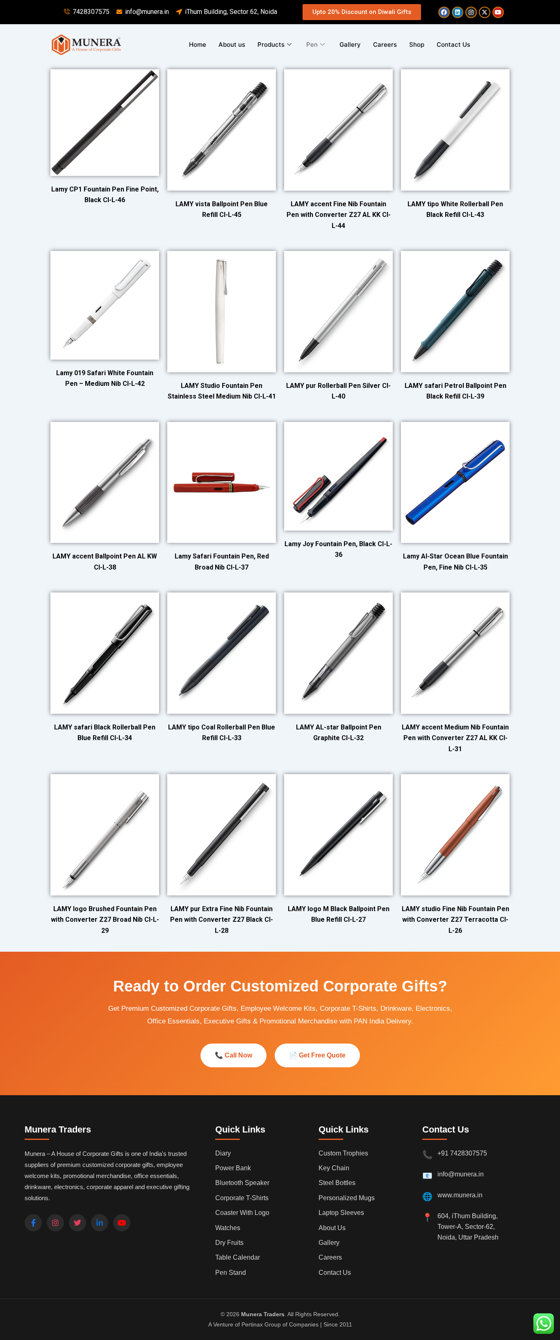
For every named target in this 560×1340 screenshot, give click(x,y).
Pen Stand (230, 1272)
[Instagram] (55, 1222)
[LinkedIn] (99, 1222)
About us (232, 44)
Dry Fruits (229, 1242)
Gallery (350, 44)
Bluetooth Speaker (242, 1182)
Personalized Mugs (347, 1197)
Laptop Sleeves (341, 1212)
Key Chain (334, 1168)
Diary (223, 1153)
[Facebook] (33, 1222)
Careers (385, 44)
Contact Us (453, 44)
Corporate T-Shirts (242, 1197)
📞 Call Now (233, 1055)
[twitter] (77, 1222)
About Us (332, 1227)
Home (197, 44)
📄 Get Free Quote (317, 1055)
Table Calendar (237, 1257)
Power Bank (233, 1168)
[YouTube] (121, 1222)
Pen (312, 44)
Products (271, 44)
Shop (416, 44)
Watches (227, 1227)
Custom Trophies (343, 1153)
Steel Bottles (337, 1182)
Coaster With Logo (242, 1212)
